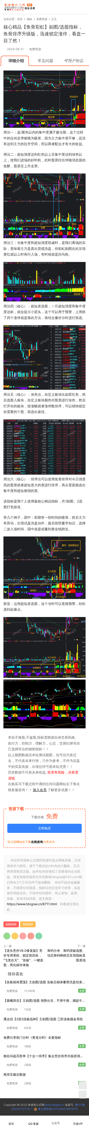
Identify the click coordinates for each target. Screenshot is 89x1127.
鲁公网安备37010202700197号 (58, 1109)
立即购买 (44, 828)
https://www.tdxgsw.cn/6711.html (32, 904)
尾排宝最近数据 (14, 1074)
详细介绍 (16, 60)
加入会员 (40, 790)
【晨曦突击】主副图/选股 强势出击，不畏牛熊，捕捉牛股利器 (44, 1001)
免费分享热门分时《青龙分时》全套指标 (32, 1037)
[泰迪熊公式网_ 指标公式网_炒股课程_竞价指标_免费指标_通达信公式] (19, 7)
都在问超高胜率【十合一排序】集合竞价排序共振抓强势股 (43, 1056)
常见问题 (45, 60)
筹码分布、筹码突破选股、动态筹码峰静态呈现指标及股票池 (66, 955)
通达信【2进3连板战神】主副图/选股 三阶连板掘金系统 (43, 1019)
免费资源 (35, 49)
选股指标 (27, 924)
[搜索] (69, 6)
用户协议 (76, 60)
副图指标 (11, 924)
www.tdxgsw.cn (54, 1104)
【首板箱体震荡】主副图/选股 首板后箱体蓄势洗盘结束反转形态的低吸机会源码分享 (44, 982)
